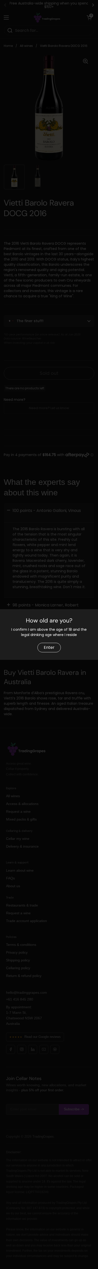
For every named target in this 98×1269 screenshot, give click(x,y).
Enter (49, 647)
